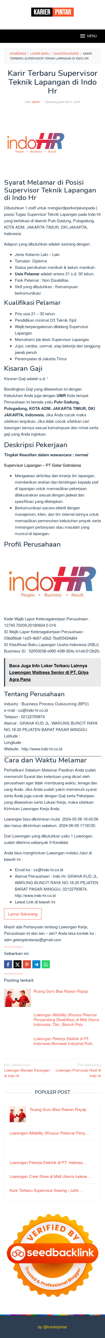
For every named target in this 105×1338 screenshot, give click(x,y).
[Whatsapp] (46, 964)
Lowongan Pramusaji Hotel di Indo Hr (78, 1070)
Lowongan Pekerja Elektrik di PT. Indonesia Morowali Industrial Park (63, 1041)
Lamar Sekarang (22, 914)
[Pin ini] (27, 964)
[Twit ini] (17, 964)
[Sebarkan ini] (8, 964)
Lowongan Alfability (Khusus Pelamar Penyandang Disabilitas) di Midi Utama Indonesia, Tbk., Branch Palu (66, 1019)
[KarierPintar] (52, 11)
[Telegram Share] (36, 964)
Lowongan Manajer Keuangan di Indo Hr (27, 1070)
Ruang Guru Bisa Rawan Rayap (61, 991)
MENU (92, 36)
